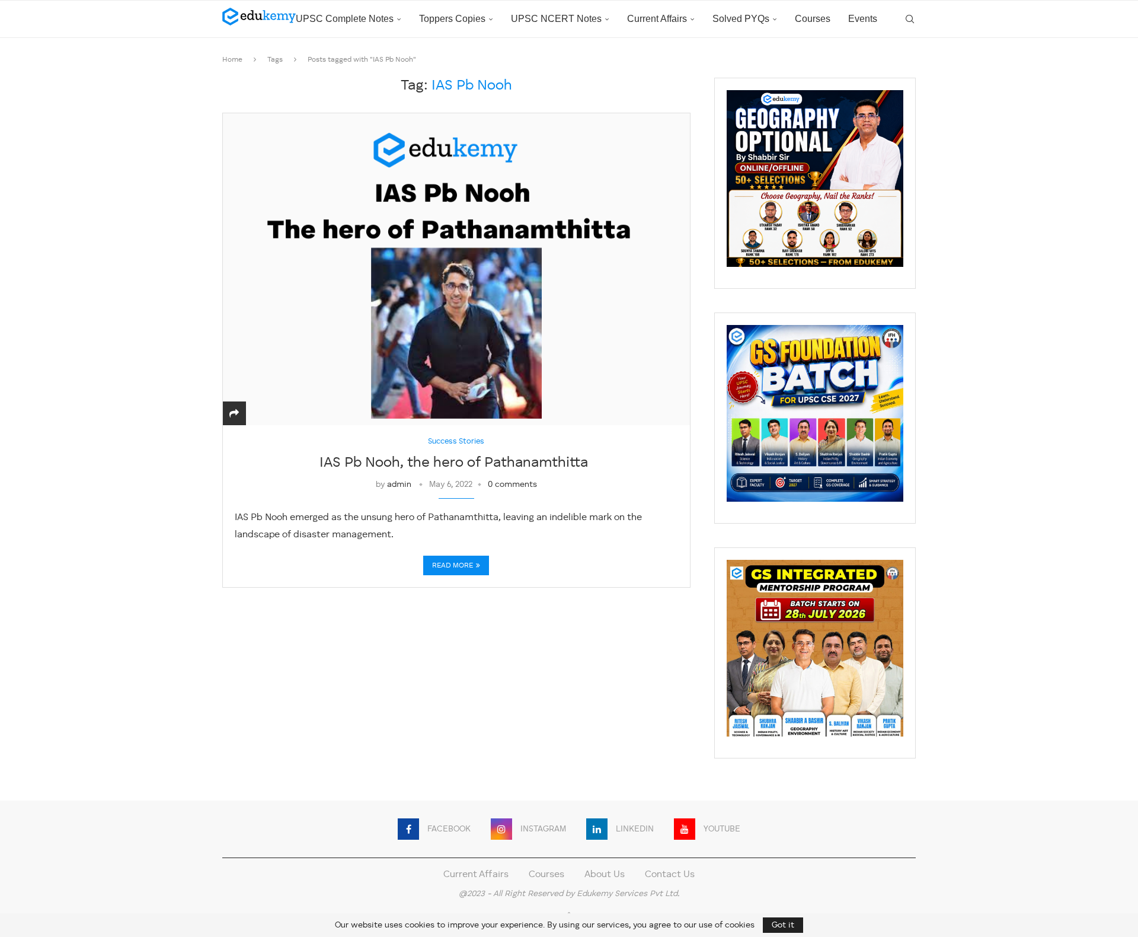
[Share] (234, 414)
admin (399, 484)
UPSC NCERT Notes (556, 19)
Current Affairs (657, 19)
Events (862, 19)
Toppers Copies (452, 19)
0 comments (512, 484)
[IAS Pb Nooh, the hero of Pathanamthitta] (456, 269)
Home (232, 59)
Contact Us (670, 874)
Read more (452, 565)
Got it (783, 925)
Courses (812, 19)
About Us (604, 874)
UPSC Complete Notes (345, 19)
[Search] (910, 19)
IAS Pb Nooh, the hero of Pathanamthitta (456, 463)
